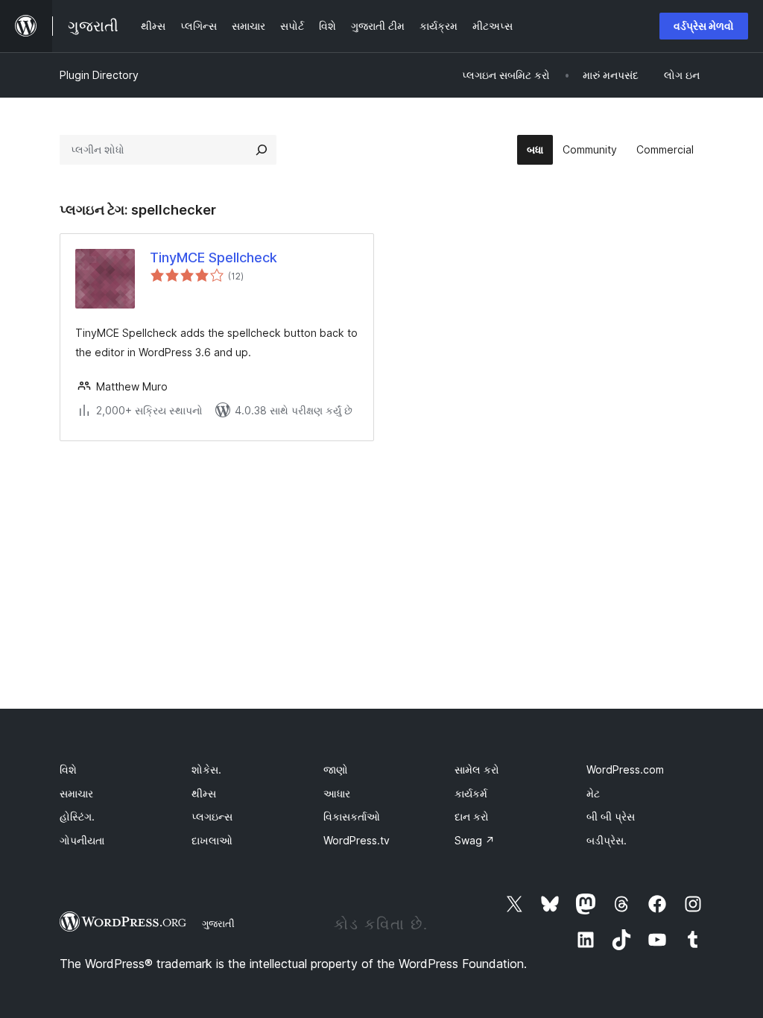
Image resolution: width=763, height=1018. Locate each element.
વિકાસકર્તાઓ (351, 816)
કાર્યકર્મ (471, 793)
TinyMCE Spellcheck (213, 257)
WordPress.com (625, 769)
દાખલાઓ (211, 840)
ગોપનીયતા (82, 840)
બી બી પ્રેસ (610, 816)
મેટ (593, 793)
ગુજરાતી (218, 923)
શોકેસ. (206, 769)
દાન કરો (472, 816)
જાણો (335, 769)
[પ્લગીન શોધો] (261, 150)
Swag (475, 840)
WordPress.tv (356, 840)
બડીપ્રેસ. (606, 840)
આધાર (336, 793)
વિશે (68, 769)
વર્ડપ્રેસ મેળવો (704, 25)
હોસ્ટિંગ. (77, 816)
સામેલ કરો (477, 769)
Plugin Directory (99, 75)
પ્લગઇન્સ (211, 816)
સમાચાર (76, 793)
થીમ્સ (203, 793)
